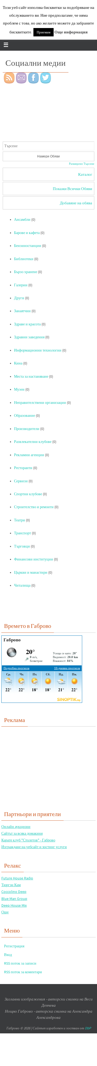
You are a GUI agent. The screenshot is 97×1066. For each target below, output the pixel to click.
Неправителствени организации (40, 402)
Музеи (19, 389)
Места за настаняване (31, 376)
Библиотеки (23, 259)
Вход (8, 954)
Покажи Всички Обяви (72, 188)
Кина (18, 363)
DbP (88, 1028)
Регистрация (14, 946)
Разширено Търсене (81, 164)
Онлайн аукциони (15, 826)
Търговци (22, 546)
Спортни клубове (28, 494)
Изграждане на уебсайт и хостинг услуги (34, 846)
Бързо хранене (25, 272)
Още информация (71, 32)
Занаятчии (22, 311)
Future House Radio (17, 878)
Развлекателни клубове (32, 441)
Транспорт (22, 533)
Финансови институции (33, 559)
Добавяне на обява (76, 202)
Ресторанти (23, 468)
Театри (19, 520)
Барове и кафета (27, 233)
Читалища (22, 585)
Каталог (85, 174)
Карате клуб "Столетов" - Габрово (28, 840)
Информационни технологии (37, 350)
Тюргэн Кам (11, 884)
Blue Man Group (14, 898)
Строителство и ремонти (34, 507)
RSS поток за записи (20, 963)
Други (19, 298)
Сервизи (21, 481)
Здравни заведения (29, 337)
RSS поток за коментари (23, 971)
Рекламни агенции (29, 455)
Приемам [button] (43, 32)
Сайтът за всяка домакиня (22, 833)
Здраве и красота (27, 324)
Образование (24, 415)
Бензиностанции (27, 245)
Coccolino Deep (13, 891)
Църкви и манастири (30, 572)
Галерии (20, 285)
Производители (26, 429)
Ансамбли (22, 219)
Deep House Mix (14, 905)
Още (5, 912)
